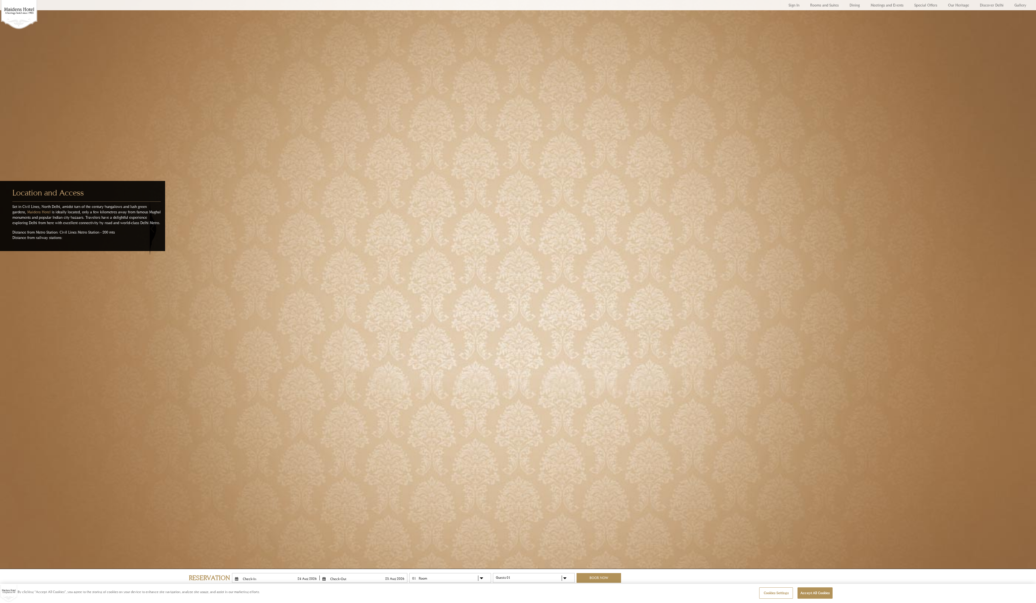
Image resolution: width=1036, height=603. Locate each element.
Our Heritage (958, 5)
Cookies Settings (776, 593)
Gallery (1020, 5)
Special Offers (925, 5)
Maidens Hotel (19, 19)
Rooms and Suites (824, 5)
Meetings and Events (887, 5)
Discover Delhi (992, 5)
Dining (855, 5)
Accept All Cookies (815, 593)
